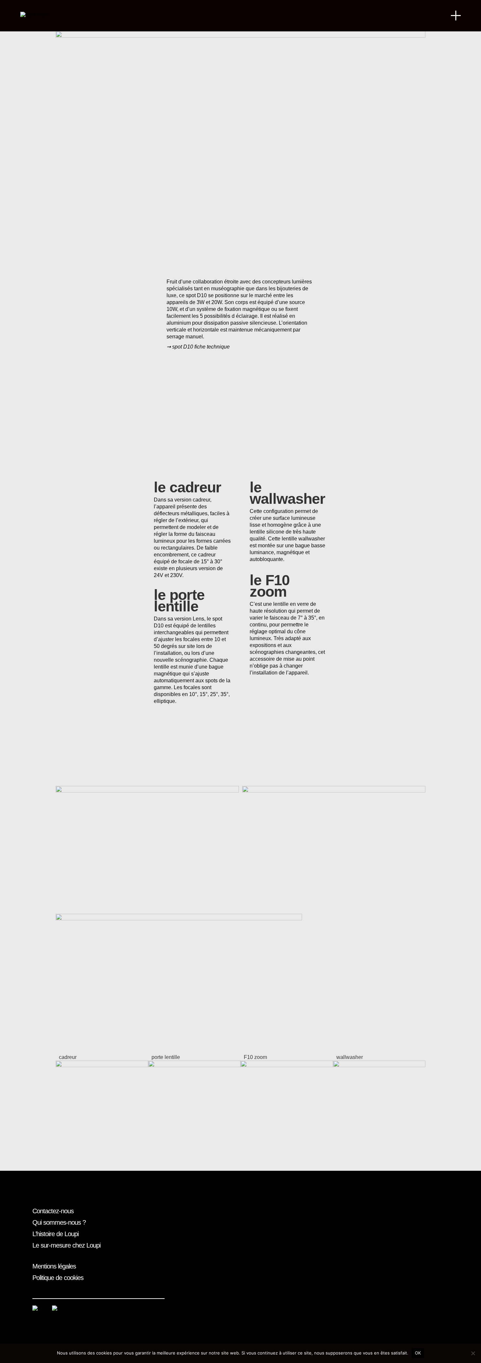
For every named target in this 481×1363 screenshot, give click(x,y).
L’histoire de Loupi (55, 1233)
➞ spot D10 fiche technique (198, 346)
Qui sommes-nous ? (59, 1222)
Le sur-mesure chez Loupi (66, 1245)
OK (418, 1352)
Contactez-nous (53, 1211)
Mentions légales (54, 1266)
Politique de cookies (57, 1277)
